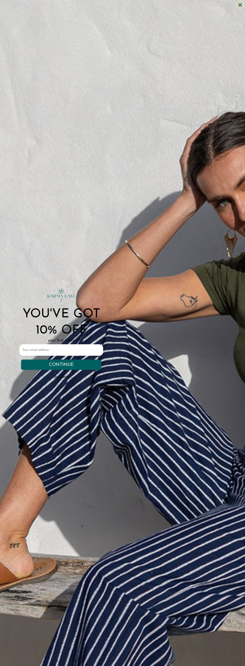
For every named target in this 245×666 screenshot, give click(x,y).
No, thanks (61, 376)
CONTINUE (61, 364)
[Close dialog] (240, 5)
